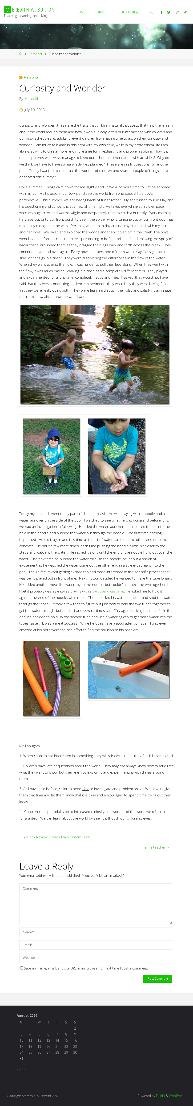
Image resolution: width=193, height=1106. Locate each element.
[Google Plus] (177, 12)
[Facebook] (161, 12)
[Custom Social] (185, 12)
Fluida (160, 1096)
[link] (151, 12)
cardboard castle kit (108, 591)
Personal (35, 54)
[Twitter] (169, 12)
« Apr (21, 1069)
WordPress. (177, 1096)
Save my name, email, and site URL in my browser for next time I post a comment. (86, 968)
